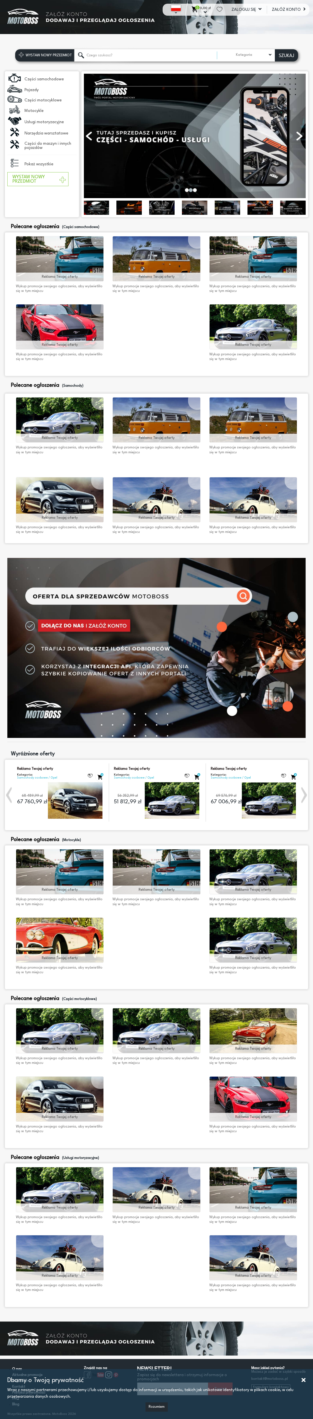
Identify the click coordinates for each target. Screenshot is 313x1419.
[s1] (156, 648)
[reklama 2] (156, 1333)
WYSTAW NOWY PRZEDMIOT (28, 179)
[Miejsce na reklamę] (156, 22)
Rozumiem (157, 1407)
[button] (9, 795)
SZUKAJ (286, 56)
